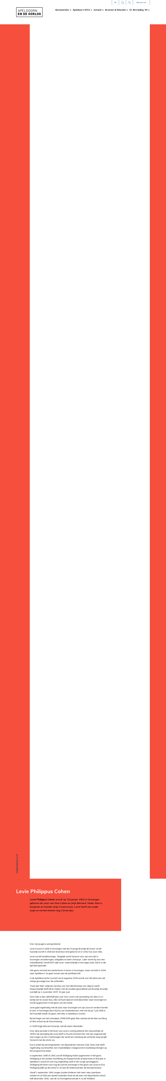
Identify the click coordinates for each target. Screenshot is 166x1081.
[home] (29, 12)
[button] (115, 2)
